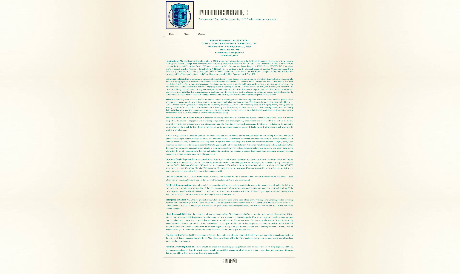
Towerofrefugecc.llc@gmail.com (229, 52)
